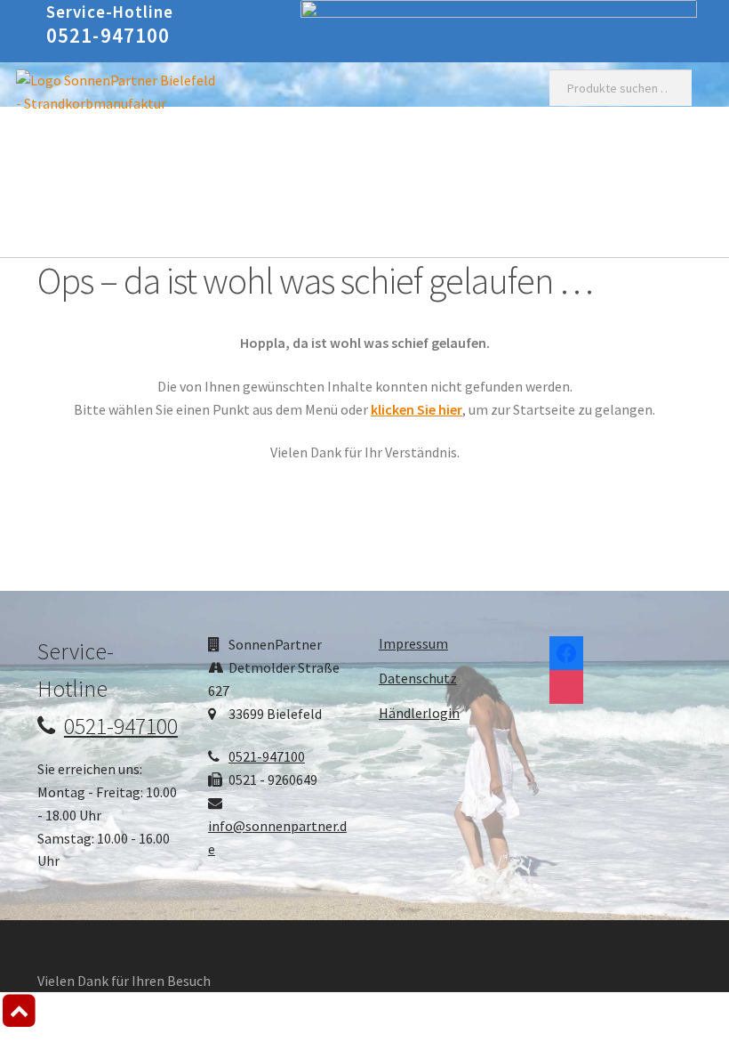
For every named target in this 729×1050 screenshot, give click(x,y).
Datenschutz (418, 678)
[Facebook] (566, 649)
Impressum (413, 643)
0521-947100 (108, 35)
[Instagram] (566, 682)
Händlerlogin (419, 713)
